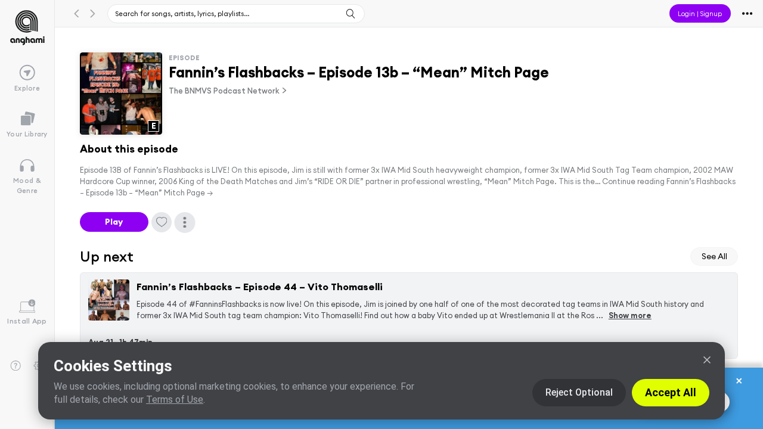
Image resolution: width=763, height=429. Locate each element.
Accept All (670, 392)
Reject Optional (579, 392)
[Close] (707, 360)
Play (114, 221)
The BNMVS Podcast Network (224, 90)
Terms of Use (174, 399)
